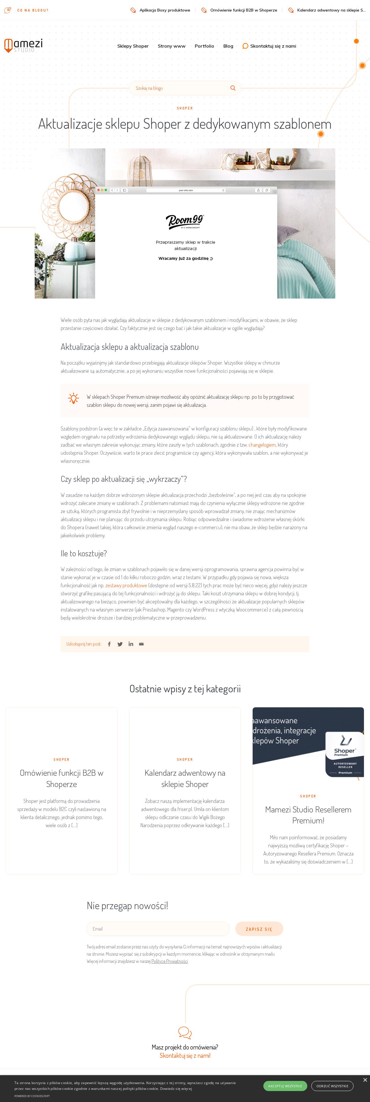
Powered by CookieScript (32, 1096)
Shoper (185, 108)
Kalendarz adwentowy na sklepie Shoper (185, 778)
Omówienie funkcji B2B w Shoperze (243, 10)
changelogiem (262, 444)
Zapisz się (259, 929)
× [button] (365, 1080)
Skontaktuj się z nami (273, 46)
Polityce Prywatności (169, 961)
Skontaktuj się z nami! (185, 1055)
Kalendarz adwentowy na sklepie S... (331, 10)
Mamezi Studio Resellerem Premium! (308, 814)
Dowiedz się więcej (176, 1088)
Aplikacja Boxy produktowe (165, 10)
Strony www (172, 46)
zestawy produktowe (125, 585)
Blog (228, 46)
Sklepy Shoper (133, 46)
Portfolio (204, 46)
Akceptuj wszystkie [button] (285, 1086)
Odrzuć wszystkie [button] (332, 1086)
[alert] (185, 1088)
